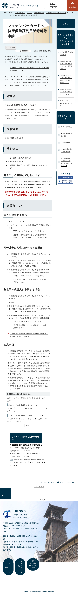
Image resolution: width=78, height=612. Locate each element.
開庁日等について (34, 564)
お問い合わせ (9, 566)
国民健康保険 (39, 12)
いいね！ (12, 47)
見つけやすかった (17, 419)
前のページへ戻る (47, 482)
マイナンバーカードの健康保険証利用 (66, 103)
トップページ (20, 12)
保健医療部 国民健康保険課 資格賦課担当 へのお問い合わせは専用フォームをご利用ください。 (27, 462)
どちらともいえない (30, 408)
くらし (29, 12)
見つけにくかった (14, 421)
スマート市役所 (66, 127)
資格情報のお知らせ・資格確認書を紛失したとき (66, 91)
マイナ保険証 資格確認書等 (56, 12)
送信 (28, 426)
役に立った (14, 408)
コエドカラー (39, 487)
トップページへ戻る (67, 482)
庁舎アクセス (21, 566)
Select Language (53, 5)
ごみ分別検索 (65, 142)
